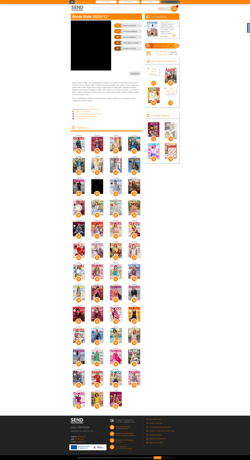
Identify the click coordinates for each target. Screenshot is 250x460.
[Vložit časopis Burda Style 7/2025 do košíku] (115, 215)
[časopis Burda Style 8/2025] (97, 207)
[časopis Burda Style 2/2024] (116, 292)
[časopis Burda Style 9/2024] (79, 271)
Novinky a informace (155, 423)
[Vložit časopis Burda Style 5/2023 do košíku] (115, 343)
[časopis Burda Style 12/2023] (79, 314)
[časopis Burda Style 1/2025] (79, 250)
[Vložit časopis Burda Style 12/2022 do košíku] (134, 364)
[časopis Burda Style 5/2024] (134, 271)
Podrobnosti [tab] (135, 73)
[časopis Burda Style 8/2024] (97, 271)
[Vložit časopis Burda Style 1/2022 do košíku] (115, 406)
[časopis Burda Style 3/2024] (97, 292)
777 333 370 (161, 54)
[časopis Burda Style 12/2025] (97, 186)
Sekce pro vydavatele (156, 442)
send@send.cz (81, 441)
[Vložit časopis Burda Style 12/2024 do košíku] (97, 258)
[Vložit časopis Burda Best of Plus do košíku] (170, 103)
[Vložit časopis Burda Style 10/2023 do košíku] (115, 321)
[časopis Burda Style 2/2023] (97, 356)
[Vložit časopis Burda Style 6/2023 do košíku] (97, 343)
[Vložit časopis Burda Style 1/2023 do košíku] (115, 364)
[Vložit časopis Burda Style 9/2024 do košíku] (78, 279)
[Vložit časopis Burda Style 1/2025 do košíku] (78, 258)
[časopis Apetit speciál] (170, 75)
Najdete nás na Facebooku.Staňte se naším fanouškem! (125, 434)
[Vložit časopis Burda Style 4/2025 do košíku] (97, 236)
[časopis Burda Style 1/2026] (79, 186)
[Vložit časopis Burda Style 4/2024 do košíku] (78, 300)
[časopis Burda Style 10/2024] (134, 250)
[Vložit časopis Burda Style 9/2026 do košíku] (78, 151)
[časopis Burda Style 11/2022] (79, 378)
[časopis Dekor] (153, 129)
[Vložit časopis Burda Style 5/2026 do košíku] (78, 172)
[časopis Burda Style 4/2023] (134, 335)
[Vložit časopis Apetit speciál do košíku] (170, 83)
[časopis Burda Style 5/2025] (79, 229)
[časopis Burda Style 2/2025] (134, 229)
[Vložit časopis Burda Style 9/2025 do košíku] (78, 215)
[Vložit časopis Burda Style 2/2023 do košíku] (97, 364)
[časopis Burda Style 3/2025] (116, 229)
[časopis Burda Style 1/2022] (116, 399)
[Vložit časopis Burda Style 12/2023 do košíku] (78, 321)
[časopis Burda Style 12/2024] (97, 250)
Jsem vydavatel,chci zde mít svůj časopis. (124, 447)
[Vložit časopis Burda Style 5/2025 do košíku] (78, 236)
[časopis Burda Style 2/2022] (97, 399)
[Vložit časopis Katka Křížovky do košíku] (153, 103)
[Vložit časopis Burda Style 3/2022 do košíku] (78, 406)
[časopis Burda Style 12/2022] (134, 356)
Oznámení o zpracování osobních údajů (162, 431)
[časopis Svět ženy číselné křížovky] (170, 150)
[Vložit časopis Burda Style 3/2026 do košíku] (115, 172)
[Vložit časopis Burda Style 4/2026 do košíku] (97, 172)
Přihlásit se (161, 9)
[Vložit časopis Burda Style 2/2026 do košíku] (134, 172)
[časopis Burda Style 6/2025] (134, 207)
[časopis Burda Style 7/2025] (116, 207)
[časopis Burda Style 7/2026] (116, 144)
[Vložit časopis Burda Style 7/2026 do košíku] (115, 151)
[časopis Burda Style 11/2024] (116, 250)
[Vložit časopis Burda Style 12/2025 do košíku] (97, 194)
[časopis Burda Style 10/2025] (134, 186)
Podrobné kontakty (155, 435)
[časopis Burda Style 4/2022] (134, 378)
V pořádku (157, 458)
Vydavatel (150, 2)
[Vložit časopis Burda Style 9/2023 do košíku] (134, 321)
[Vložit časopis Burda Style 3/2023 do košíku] (78, 364)
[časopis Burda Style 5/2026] (79, 165)
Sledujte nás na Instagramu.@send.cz (125, 441)
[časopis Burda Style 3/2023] (79, 356)
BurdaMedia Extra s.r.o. (93, 109)
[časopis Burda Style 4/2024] (79, 292)
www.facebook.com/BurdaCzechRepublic (88, 114)
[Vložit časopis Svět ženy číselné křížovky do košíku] (170, 159)
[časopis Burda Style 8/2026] (97, 144)
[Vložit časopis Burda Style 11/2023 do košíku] (97, 321)
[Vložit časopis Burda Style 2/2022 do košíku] (97, 406)
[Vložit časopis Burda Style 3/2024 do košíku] (97, 300)
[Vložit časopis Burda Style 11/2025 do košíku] (115, 194)
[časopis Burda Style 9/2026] (79, 144)
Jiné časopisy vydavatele (164, 61)
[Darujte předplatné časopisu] (162, 45)
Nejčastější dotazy (155, 419)
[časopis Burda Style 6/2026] (134, 144)
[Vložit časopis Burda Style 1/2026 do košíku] (78, 194)
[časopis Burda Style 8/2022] (116, 378)
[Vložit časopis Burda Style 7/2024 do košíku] (115, 279)
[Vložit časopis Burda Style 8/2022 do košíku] (115, 385)
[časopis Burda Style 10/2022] (97, 378)
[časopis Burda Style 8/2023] (79, 335)
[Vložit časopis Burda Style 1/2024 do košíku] (134, 300)
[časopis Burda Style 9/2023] (134, 314)
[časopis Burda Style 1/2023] (116, 356)
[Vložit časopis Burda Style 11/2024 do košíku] (115, 258)
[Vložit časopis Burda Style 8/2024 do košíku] (97, 279)
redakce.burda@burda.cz (83, 111)
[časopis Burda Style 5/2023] (116, 335)
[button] (128, 25)
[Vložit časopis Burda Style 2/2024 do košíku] (115, 300)
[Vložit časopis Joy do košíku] (153, 159)
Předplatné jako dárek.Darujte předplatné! (123, 427)
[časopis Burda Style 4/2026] (97, 165)
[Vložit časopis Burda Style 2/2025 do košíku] (134, 236)
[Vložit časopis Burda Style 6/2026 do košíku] (134, 151)
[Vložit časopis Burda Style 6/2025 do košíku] (134, 215)
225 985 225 (161, 51)
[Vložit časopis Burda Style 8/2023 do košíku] (78, 343)
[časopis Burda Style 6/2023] (97, 335)
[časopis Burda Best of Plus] (170, 91)
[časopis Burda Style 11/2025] (116, 186)
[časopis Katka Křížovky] (153, 95)
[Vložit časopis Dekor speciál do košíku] (170, 139)
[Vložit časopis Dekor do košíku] (153, 139)
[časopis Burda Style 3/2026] (116, 165)
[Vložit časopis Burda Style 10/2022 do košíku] (97, 385)
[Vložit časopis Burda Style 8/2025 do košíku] (97, 215)
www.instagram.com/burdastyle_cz (87, 116)
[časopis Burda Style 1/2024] (134, 292)
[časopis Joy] (153, 151)
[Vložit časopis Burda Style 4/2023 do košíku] (134, 343)
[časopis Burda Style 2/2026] (134, 165)
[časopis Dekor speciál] (170, 130)
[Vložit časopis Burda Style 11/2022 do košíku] (78, 385)
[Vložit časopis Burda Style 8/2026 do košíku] (97, 151)
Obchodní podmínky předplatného (160, 427)
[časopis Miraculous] (153, 71)
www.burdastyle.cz (81, 118)
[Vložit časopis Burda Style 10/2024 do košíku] (134, 258)
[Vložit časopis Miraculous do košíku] (153, 83)
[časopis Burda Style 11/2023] (97, 314)
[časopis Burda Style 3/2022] (79, 399)
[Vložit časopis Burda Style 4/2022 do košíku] (134, 385)
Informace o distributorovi (157, 438)
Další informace (167, 457)
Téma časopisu (106, 2)
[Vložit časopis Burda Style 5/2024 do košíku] (134, 279)
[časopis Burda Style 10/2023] (116, 314)
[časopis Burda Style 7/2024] (116, 271)
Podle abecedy (129, 2)
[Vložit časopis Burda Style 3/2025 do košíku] (115, 236)
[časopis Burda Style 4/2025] (97, 229)
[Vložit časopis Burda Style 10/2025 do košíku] (134, 194)
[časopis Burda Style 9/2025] (79, 207)
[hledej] (178, 2)
